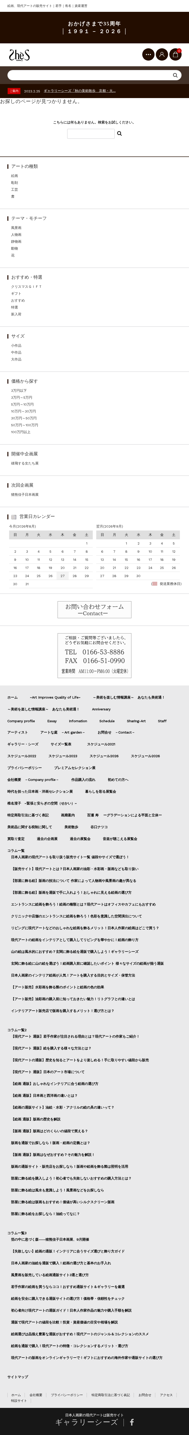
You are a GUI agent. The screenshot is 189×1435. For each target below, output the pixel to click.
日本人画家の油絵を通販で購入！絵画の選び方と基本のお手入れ (61, 1263)
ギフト (16, 293)
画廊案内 (68, 815)
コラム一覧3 (17, 1233)
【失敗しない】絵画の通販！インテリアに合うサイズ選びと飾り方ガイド (68, 1251)
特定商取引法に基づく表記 (28, 815)
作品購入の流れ (83, 780)
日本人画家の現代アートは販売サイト (94, 1415)
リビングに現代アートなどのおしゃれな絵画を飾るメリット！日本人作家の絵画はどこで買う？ (85, 928)
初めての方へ (118, 780)
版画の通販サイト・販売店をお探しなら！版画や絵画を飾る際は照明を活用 (69, 1166)
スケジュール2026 (104, 756)
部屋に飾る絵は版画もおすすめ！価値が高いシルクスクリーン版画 (62, 1202)
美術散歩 (71, 827)
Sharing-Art (136, 721)
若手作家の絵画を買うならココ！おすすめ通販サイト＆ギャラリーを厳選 (68, 1287)
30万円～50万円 (24, 418)
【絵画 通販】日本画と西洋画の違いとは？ (44, 1095)
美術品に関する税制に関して (29, 827)
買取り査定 (16, 839)
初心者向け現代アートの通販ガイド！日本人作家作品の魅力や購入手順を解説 (71, 1310)
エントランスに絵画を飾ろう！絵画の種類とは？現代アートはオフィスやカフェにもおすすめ (83, 904)
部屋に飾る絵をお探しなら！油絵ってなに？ (45, 1214)
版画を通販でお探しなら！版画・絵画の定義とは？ (50, 1143)
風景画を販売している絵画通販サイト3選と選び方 (50, 1275)
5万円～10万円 (22, 404)
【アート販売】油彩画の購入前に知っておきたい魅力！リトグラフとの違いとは (73, 999)
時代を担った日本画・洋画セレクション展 (40, 791)
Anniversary (101, 709)
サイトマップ (17, 1377)
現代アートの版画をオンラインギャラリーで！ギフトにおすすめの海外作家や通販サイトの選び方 (87, 1358)
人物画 (16, 235)
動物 (14, 248)
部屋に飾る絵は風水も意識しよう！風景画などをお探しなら (57, 1190)
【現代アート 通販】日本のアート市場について (48, 1072)
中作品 (16, 352)
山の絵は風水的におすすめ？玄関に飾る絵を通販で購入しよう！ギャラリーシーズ (75, 952)
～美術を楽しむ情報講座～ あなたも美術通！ (129, 697)
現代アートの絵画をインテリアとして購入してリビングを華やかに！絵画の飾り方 (75, 940)
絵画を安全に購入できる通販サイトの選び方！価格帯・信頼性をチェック (68, 1298)
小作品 (16, 345)
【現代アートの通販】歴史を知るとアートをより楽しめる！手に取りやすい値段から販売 (80, 1060)
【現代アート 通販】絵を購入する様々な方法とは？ (51, 1048)
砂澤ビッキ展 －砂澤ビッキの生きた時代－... (78, 91)
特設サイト (19, 1400)
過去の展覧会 (80, 839)
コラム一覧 (16, 851)
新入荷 (16, 314)
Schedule (107, 721)
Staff (162, 721)
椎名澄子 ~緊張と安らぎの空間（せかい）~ (42, 803)
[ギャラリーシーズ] (19, 54)
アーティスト (17, 732)
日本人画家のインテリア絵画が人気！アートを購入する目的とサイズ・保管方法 (73, 975)
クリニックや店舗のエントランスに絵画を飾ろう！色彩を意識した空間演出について (76, 916)
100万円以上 (21, 432)
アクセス (166, 1395)
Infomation (78, 721)
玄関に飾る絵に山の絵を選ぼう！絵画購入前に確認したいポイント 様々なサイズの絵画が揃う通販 (87, 963)
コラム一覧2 (17, 1030)
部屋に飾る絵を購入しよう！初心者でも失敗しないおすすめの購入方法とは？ (71, 1178)
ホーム (12, 697)
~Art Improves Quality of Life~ (55, 697)
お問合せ (145, 1395)
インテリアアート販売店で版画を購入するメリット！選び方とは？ (62, 1011)
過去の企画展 (47, 839)
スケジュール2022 (21, 756)
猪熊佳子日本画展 (25, 494)
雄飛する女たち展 (25, 463)
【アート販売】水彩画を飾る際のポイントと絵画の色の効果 (57, 987)
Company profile (21, 721)
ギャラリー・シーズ (22, 744)
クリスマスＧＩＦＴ (26, 287)
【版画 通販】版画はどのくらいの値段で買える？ (49, 1131)
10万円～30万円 (23, 411)
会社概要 (36, 1395)
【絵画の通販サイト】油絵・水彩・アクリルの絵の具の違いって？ (62, 1107)
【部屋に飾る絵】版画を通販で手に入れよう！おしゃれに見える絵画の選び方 (71, 892)
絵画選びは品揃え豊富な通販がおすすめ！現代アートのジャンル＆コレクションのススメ (80, 1334)
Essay (52, 721)
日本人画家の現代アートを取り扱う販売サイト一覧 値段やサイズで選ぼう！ (70, 857)
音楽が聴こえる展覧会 (120, 839)
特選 (14, 307)
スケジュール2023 (62, 756)
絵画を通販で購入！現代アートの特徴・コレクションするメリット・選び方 (69, 1346)
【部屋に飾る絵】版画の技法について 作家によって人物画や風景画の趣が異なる (73, 881)
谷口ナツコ (101, 827)
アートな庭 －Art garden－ (62, 732)
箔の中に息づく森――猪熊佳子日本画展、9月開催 (50, 1239)
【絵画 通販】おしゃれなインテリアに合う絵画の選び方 (54, 1084)
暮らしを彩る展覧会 (100, 791)
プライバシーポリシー (24, 768)
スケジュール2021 (101, 744)
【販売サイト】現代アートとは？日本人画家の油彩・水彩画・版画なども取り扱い (75, 869)
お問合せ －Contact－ (116, 732)
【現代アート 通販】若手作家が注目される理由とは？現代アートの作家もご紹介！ (75, 1036)
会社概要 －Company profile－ (33, 780)
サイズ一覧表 (63, 744)
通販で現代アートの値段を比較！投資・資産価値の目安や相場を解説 (64, 1322)
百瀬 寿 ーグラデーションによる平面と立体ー (124, 815)
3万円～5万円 (21, 397)
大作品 (16, 359)
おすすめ (18, 300)
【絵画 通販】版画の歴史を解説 (36, 1119)
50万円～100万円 (24, 425)
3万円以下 (19, 391)
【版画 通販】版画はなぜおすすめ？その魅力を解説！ (53, 1155)
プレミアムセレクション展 (74, 768)
